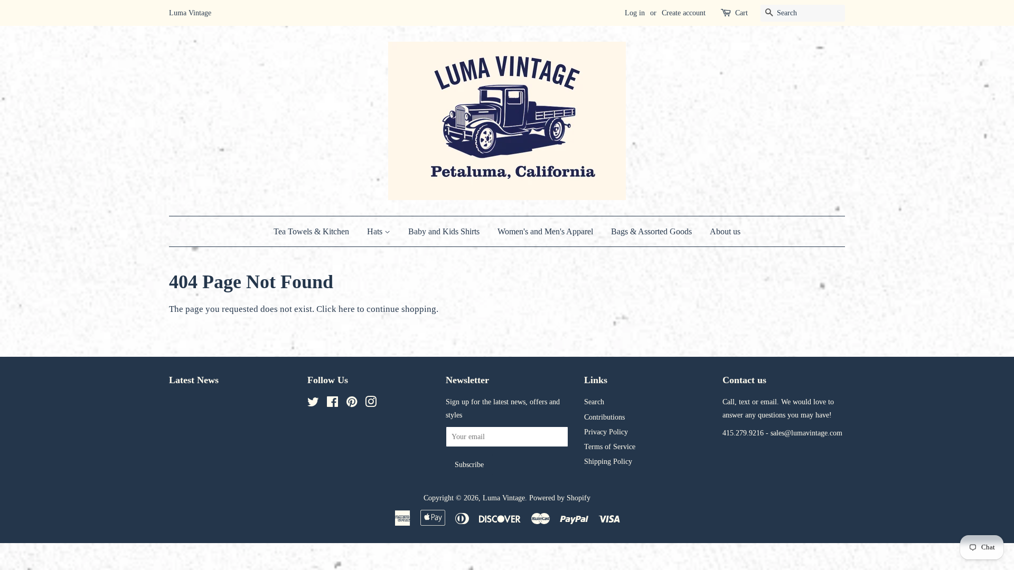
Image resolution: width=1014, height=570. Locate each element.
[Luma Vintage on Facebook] (332, 404)
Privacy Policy (606, 432)
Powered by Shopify (559, 497)
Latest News (194, 380)
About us (725, 231)
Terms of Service (609, 446)
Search (594, 401)
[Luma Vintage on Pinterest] (352, 404)
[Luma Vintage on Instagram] (371, 404)
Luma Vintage (504, 497)
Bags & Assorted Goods (651, 231)
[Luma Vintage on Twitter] (313, 404)
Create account (684, 13)
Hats (375, 231)
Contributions (604, 417)
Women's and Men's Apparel (545, 231)
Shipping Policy (608, 461)
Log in (635, 13)
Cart (741, 13)
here (347, 309)
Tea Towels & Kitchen (311, 231)
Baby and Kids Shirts (444, 231)
